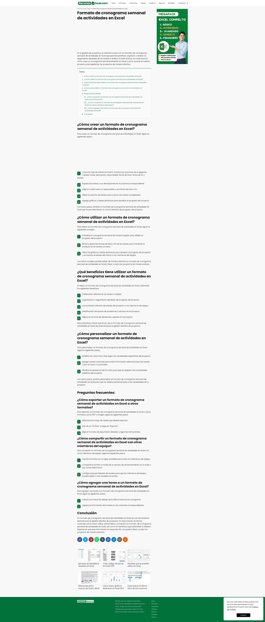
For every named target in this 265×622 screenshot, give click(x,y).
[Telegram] (113, 539)
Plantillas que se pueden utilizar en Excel (129, 609)
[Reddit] (125, 539)
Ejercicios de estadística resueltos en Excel (130, 604)
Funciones (133, 3)
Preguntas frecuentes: (92, 94)
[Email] (119, 539)
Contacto (182, 3)
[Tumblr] (102, 539)
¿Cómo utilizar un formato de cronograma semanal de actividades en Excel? (113, 79)
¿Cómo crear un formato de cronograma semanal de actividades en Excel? (113, 76)
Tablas (143, 3)
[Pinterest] (91, 539)
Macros (162, 3)
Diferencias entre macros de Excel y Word (129, 612)
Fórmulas (122, 3)
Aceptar (243, 615)
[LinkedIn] (108, 539)
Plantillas (171, 3)
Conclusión (88, 114)
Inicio (114, 3)
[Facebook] (79, 539)
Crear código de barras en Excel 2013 (128, 606)
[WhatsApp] (96, 539)
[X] (85, 539)
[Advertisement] (114, 36)
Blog (152, 601)
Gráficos (152, 3)
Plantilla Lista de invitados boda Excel (127, 601)
